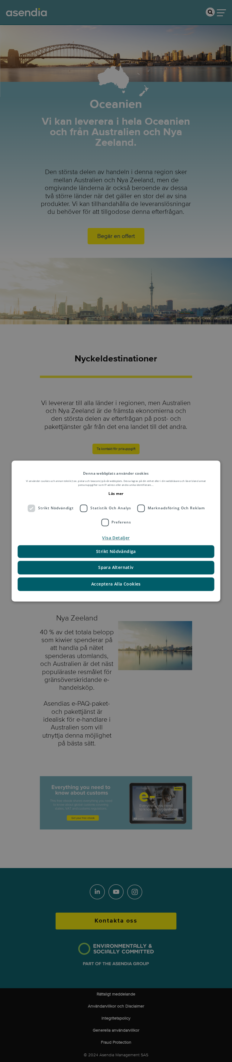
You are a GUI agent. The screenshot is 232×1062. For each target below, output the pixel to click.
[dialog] (115, 531)
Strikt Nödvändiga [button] (116, 551)
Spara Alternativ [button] (116, 567)
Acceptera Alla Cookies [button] (116, 584)
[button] (116, 538)
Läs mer (115, 493)
